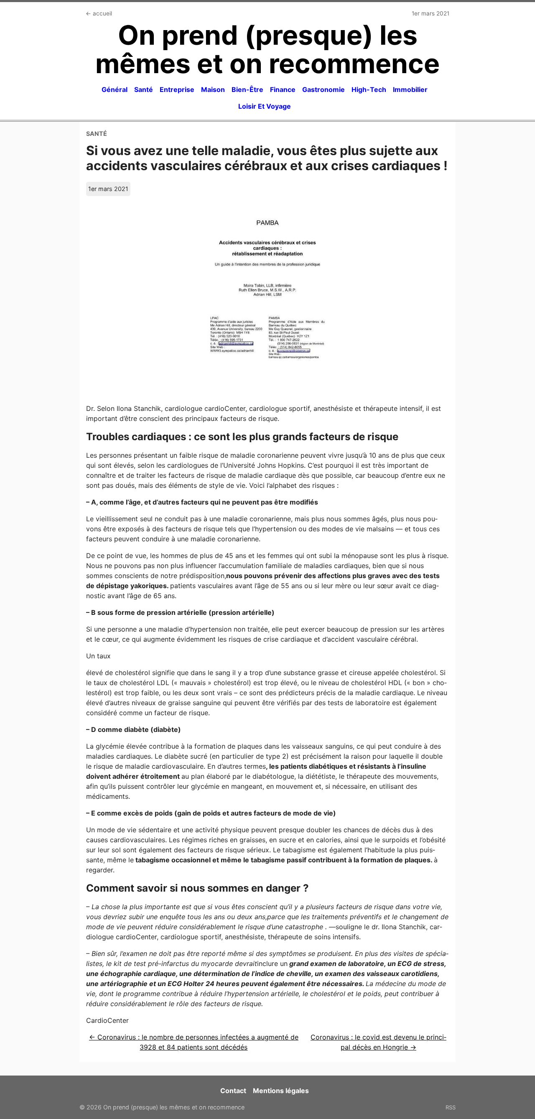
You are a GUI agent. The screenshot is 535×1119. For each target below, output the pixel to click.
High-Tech (369, 89)
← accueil (99, 13)
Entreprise (177, 89)
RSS (451, 1107)
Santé (143, 89)
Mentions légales (281, 1090)
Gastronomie (323, 89)
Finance (283, 89)
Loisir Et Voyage (264, 106)
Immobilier (410, 89)
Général (114, 89)
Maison (213, 89)
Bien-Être (247, 89)
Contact (233, 1090)
